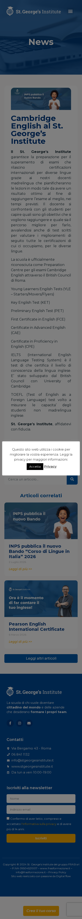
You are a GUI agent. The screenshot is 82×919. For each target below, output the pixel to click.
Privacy (50, 466)
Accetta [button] (35, 466)
